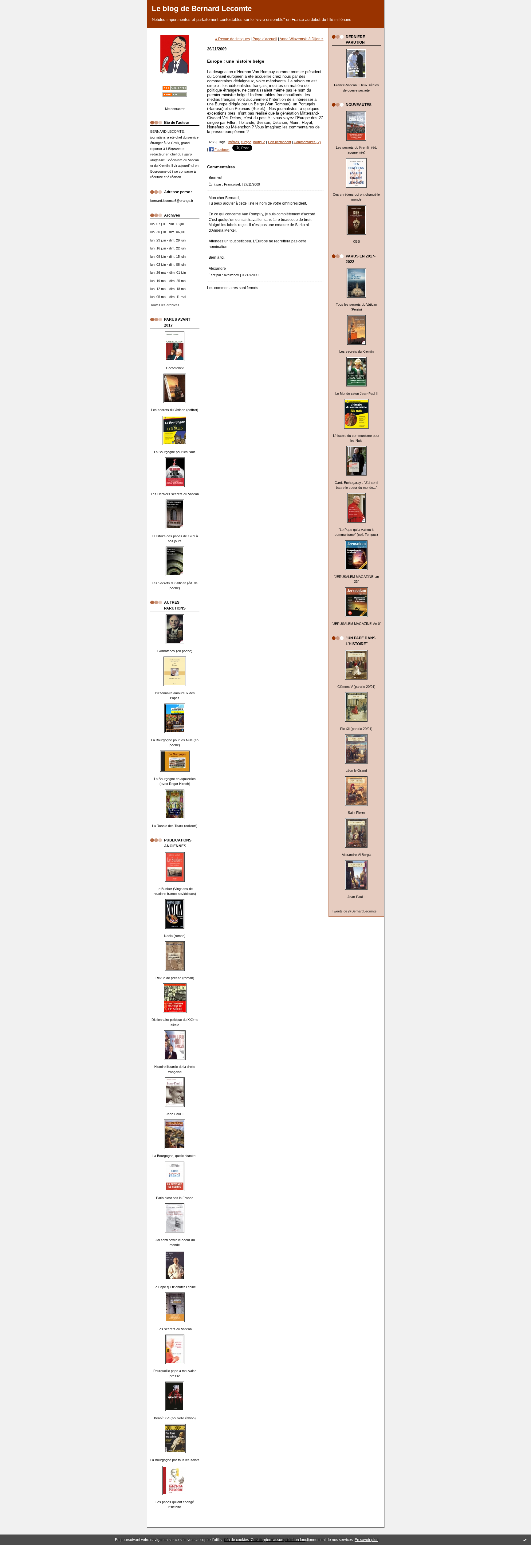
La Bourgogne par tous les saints (174, 1460)
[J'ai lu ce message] (524, 1539)
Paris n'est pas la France (174, 1198)
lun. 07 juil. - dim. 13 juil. (167, 224)
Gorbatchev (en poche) (174, 651)
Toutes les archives (164, 305)
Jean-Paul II (356, 897)
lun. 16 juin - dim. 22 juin (168, 248)
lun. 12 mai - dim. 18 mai (168, 289)
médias (233, 142)
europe (246, 142)
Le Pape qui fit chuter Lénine (175, 1287)
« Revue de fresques (232, 39)
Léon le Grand (356, 770)
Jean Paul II (174, 1114)
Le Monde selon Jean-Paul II (356, 393)
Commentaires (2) (307, 142)
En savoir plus (366, 1540)
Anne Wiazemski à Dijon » (302, 39)
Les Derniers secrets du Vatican (175, 494)
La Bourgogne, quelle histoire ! (174, 1156)
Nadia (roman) (175, 936)
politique (259, 142)
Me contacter (175, 109)
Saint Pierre (356, 812)
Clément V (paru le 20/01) (356, 686)
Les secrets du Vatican (175, 1329)
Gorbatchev (175, 368)
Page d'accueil (265, 39)
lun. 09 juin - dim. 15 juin (168, 256)
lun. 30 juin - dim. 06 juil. (167, 232)
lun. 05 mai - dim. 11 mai (168, 297)
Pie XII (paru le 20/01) (356, 729)
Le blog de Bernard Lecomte (202, 9)
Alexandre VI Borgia (356, 855)
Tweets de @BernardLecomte (354, 911)
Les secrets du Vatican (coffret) (174, 410)
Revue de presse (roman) (174, 978)
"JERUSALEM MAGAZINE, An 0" (356, 623)
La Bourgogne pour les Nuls (174, 452)
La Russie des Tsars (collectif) (175, 826)
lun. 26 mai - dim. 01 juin (168, 272)
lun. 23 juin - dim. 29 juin (168, 240)
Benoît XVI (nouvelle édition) (175, 1418)
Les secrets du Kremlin (356, 351)
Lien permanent (279, 142)
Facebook (222, 149)
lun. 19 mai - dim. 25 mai (168, 281)
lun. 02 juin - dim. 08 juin (168, 264)
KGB (356, 241)
